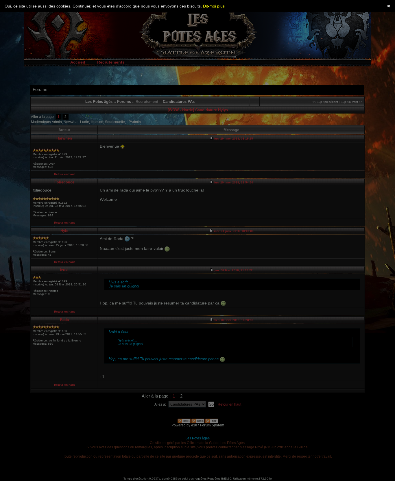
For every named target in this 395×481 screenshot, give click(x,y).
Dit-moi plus (214, 6)
